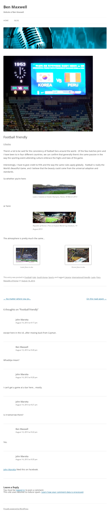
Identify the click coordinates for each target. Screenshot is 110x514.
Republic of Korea (10, 280)
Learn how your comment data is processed (62, 492)
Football (28, 277)
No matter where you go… (17, 298)
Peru (98, 277)
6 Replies (7, 144)
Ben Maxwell (15, 6)
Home (6, 20)
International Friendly (81, 277)
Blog (16, 20)
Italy (34, 277)
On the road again (97, 298)
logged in (20, 490)
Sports (51, 277)
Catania (67, 277)
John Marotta (22, 319)
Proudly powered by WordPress (15, 509)
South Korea (42, 277)
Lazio (93, 277)
